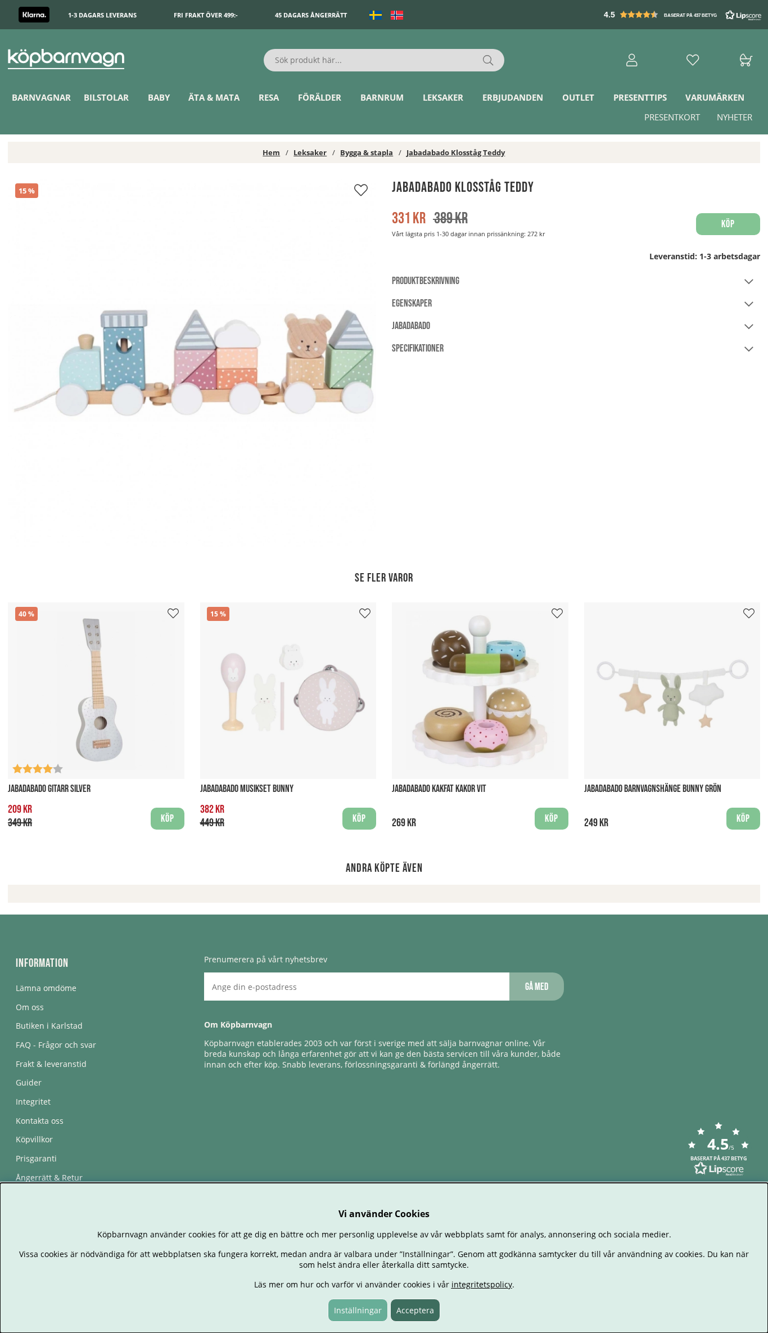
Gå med (536, 987)
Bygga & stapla (366, 152)
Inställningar (358, 1310)
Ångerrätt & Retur (49, 1177)
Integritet (33, 1101)
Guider (29, 1082)
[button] (683, 14)
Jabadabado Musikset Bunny (246, 789)
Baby (159, 97)
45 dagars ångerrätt (311, 15)
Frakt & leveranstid (51, 1064)
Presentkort (672, 117)
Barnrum (382, 97)
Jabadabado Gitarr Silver (49, 789)
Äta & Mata (214, 97)
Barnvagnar (41, 97)
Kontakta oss (40, 1120)
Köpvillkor (34, 1139)
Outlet (578, 97)
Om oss (30, 1007)
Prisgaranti (36, 1158)
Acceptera (415, 1310)
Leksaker (443, 97)
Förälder (319, 97)
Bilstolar (106, 97)
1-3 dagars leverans (102, 15)
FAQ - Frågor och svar (56, 1044)
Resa (269, 97)
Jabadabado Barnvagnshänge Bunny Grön (652, 789)
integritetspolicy (481, 1284)
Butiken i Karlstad (49, 1025)
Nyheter (734, 117)
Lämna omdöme (46, 988)
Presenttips (640, 97)
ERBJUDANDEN (512, 97)
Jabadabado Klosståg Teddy (455, 152)
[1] (192, 363)
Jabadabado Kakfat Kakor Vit (439, 789)
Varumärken (714, 97)
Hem (271, 152)
